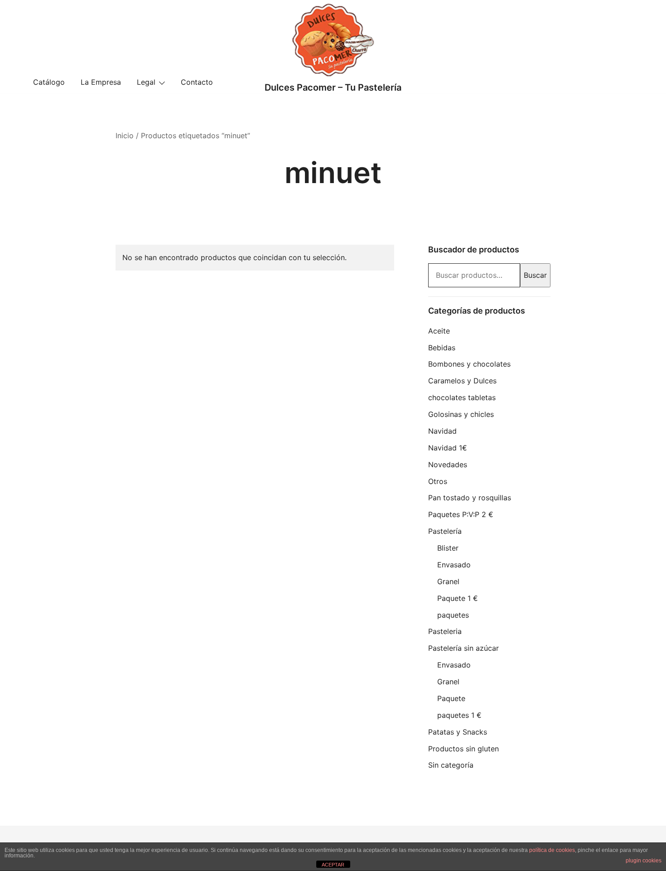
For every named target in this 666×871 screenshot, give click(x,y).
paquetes (453, 614)
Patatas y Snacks (457, 731)
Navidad (442, 431)
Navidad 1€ (447, 447)
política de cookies (552, 850)
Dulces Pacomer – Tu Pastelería (333, 87)
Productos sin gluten (463, 748)
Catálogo (49, 82)
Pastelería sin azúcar (463, 648)
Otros (437, 481)
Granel (448, 581)
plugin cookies (643, 860)
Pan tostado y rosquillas (469, 497)
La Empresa (101, 82)
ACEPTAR (333, 864)
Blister (447, 547)
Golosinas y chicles (461, 414)
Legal (146, 82)
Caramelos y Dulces (462, 380)
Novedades (447, 464)
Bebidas (441, 347)
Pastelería (445, 531)
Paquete (451, 698)
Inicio (125, 135)
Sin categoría (450, 764)
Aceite (439, 330)
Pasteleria (445, 631)
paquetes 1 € (459, 715)
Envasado (454, 564)
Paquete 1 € (457, 598)
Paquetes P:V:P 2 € (460, 514)
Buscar (535, 275)
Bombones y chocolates (469, 363)
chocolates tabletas (462, 397)
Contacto (197, 82)
